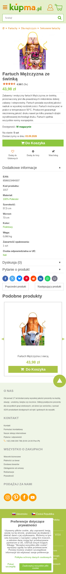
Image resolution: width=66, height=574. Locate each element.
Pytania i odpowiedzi (13, 437)
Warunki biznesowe (12, 457)
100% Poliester (11, 199)
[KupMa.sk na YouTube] (33, 501)
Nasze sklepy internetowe (15, 433)
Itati (5, 255)
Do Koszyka (34, 143)
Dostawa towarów (11, 464)
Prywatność (9, 476)
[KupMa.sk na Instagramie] (8, 501)
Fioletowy (8, 227)
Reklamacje (9, 472)
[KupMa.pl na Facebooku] (24, 501)
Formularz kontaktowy (13, 429)
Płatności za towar (12, 460)
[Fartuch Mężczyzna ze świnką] (33, 51)
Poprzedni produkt (15, 286)
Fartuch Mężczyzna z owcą (33, 356)
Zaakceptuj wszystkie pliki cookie (35, 567)
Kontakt (7, 425)
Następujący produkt (49, 286)
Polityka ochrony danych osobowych (33, 557)
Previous (2, 339)
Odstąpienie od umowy (14, 468)
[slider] (9, 84)
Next (63, 339)
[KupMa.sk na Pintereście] (16, 501)
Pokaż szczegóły (11, 565)
